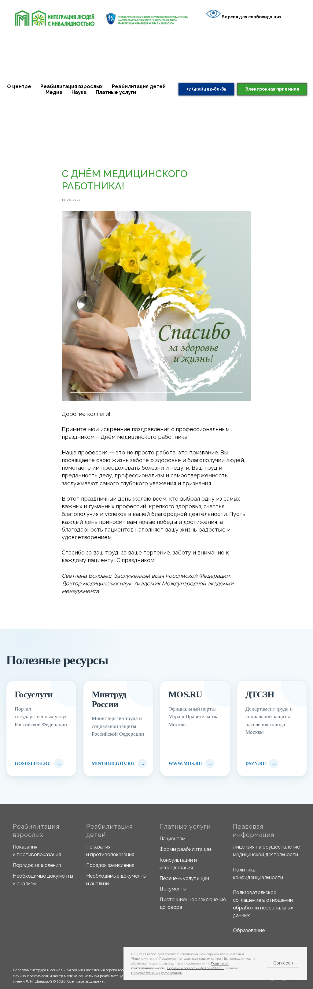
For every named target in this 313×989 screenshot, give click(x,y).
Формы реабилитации (185, 849)
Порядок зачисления (37, 865)
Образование (249, 930)
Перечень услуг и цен (184, 878)
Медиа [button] (54, 92)
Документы (173, 889)
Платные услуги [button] (116, 92)
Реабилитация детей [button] (139, 86)
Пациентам (173, 839)
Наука (79, 92)
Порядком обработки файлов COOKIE (195, 968)
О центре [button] (19, 86)
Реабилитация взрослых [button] (71, 86)
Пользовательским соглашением (156, 973)
